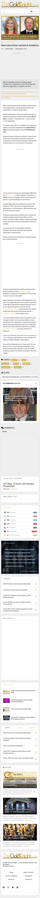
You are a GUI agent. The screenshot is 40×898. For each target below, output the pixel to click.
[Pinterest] (17, 887)
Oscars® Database (11, 876)
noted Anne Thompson (10, 329)
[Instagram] (8, 887)
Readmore (28, 794)
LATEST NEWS (8, 685)
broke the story (10, 195)
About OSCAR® (28, 872)
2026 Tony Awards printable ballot (21, 709)
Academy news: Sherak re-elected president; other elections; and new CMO (18, 416)
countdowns (13, 489)
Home (2, 42)
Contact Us (28, 879)
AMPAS (7, 42)
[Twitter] (13, 887)
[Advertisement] (15, 65)
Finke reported (23, 291)
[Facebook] (4, 887)
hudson (13, 42)
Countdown (28, 876)
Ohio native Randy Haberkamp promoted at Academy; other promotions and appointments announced (19, 398)
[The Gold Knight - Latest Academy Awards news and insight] (20, 7)
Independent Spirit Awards (11, 309)
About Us (11, 879)
